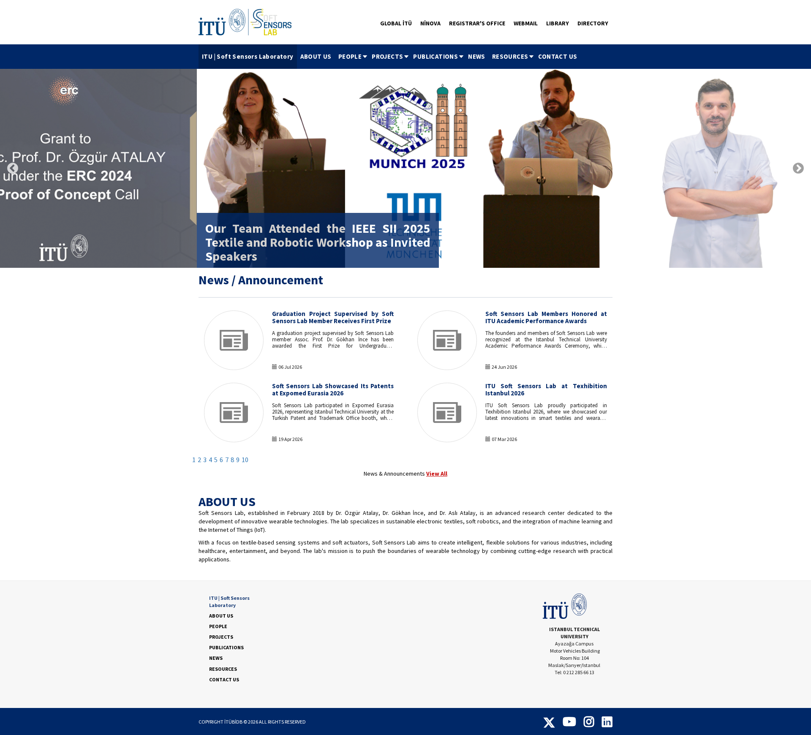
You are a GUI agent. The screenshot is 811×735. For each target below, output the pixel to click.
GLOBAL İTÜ (396, 23)
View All (436, 473)
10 (245, 459)
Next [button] (798, 168)
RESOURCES (510, 56)
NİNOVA (430, 23)
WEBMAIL (526, 23)
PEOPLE (350, 56)
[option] (405, 168)
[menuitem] (248, 56)
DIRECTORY (592, 23)
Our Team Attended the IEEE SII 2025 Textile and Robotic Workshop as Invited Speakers (317, 242)
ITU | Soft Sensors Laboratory (248, 56)
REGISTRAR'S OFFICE (477, 23)
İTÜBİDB (233, 722)
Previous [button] (12, 168)
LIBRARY (557, 23)
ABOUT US (316, 56)
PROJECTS (387, 56)
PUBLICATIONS (435, 56)
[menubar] (389, 56)
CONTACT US (557, 56)
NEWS (476, 56)
